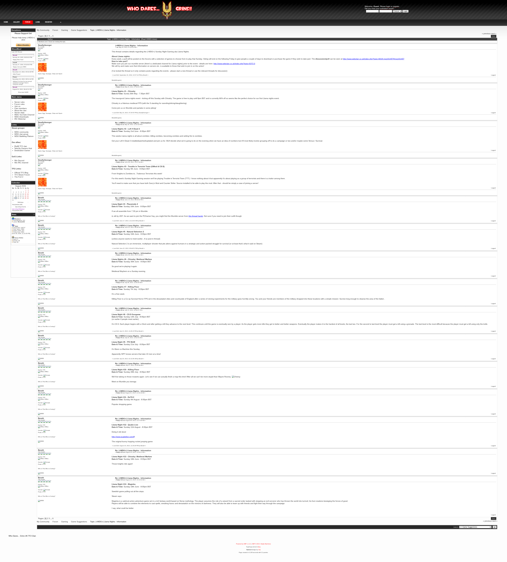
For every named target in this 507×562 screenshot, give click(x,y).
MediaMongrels (116, 80)
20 (21, 196)
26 (18, 198)
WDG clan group (21, 134)
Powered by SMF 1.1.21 (243, 544)
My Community (43, 30)
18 (16, 196)
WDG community (21, 132)
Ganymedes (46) (17, 204)
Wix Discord (19, 160)
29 (25, 198)
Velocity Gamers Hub (23, 148)
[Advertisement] (23, 261)
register (396, 6)
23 (28, 196)
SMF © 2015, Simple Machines (261, 544)
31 (13, 200)
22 (25, 196)
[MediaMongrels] (41, 78)
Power (15, 77)
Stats (14, 214)
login (388, 6)
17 (13, 196)
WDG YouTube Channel (24, 115)
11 (16, 194)
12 (18, 194)
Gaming (64, 30)
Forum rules (19, 104)
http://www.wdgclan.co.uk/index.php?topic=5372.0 (234, 64)
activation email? (387, 8)
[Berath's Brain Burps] (41, 220)
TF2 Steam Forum (22, 175)
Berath (15, 55)
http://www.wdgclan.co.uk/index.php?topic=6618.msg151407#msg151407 (373, 59)
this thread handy (196, 216)
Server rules (19, 102)
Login (38, 22)
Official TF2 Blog (21, 173)
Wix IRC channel (21, 163)
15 (25, 194)
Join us (17, 106)
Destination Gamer (22, 150)
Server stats (19, 113)
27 (21, 198)
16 (28, 194)
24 (13, 198)
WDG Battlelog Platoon (24, 136)
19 (18, 196)
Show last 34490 (23, 92)
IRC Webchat (19, 119)
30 (28, 198)
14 (23, 194)
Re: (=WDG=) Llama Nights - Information (133, 85)
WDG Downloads (21, 117)
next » (493, 33)
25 (16, 198)
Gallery (16, 22)
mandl (15, 62)
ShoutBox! (16, 49)
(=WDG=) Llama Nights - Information (131, 45)
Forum (27, 22)
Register (48, 22)
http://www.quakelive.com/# (123, 437)
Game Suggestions (79, 30)
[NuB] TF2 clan (20, 146)
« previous (486, 33)
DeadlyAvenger (45, 45)
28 (23, 198)
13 (21, 194)
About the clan (20, 110)
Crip (259, 549)
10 (13, 194)
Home (6, 22)
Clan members (20, 108)
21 (23, 196)
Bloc (259, 547)
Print (493, 36)
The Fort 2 (18, 177)
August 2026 (20, 186)
